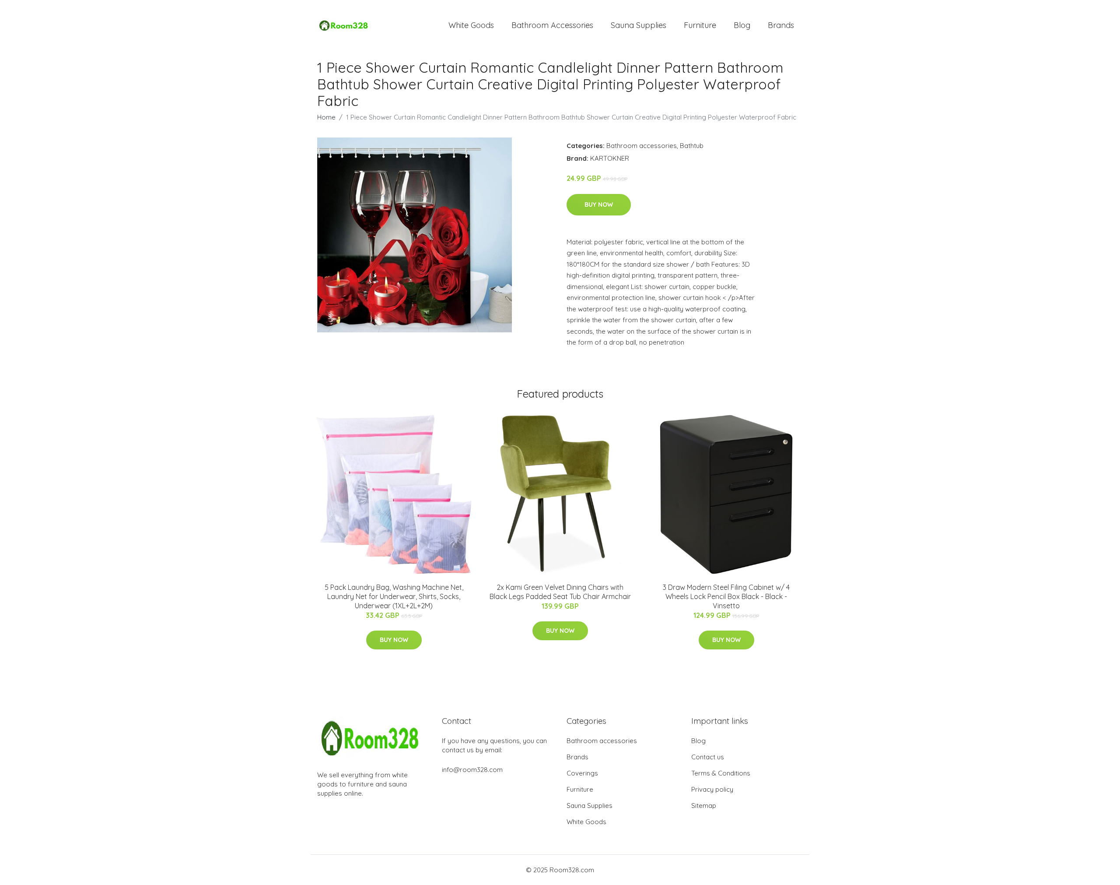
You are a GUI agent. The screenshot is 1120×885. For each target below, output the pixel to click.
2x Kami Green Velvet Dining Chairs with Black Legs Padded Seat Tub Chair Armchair (560, 592)
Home (326, 117)
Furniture (700, 25)
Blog (742, 25)
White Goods (471, 25)
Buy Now (598, 204)
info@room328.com (472, 769)
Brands (781, 25)
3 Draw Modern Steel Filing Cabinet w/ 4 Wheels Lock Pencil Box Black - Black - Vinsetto (726, 596)
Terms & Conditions (720, 773)
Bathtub (692, 145)
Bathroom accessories (641, 145)
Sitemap (703, 805)
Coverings (582, 773)
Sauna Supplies (638, 25)
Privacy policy (712, 789)
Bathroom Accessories (552, 25)
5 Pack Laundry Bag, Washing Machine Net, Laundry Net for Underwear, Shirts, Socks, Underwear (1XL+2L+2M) (394, 596)
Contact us (707, 757)
